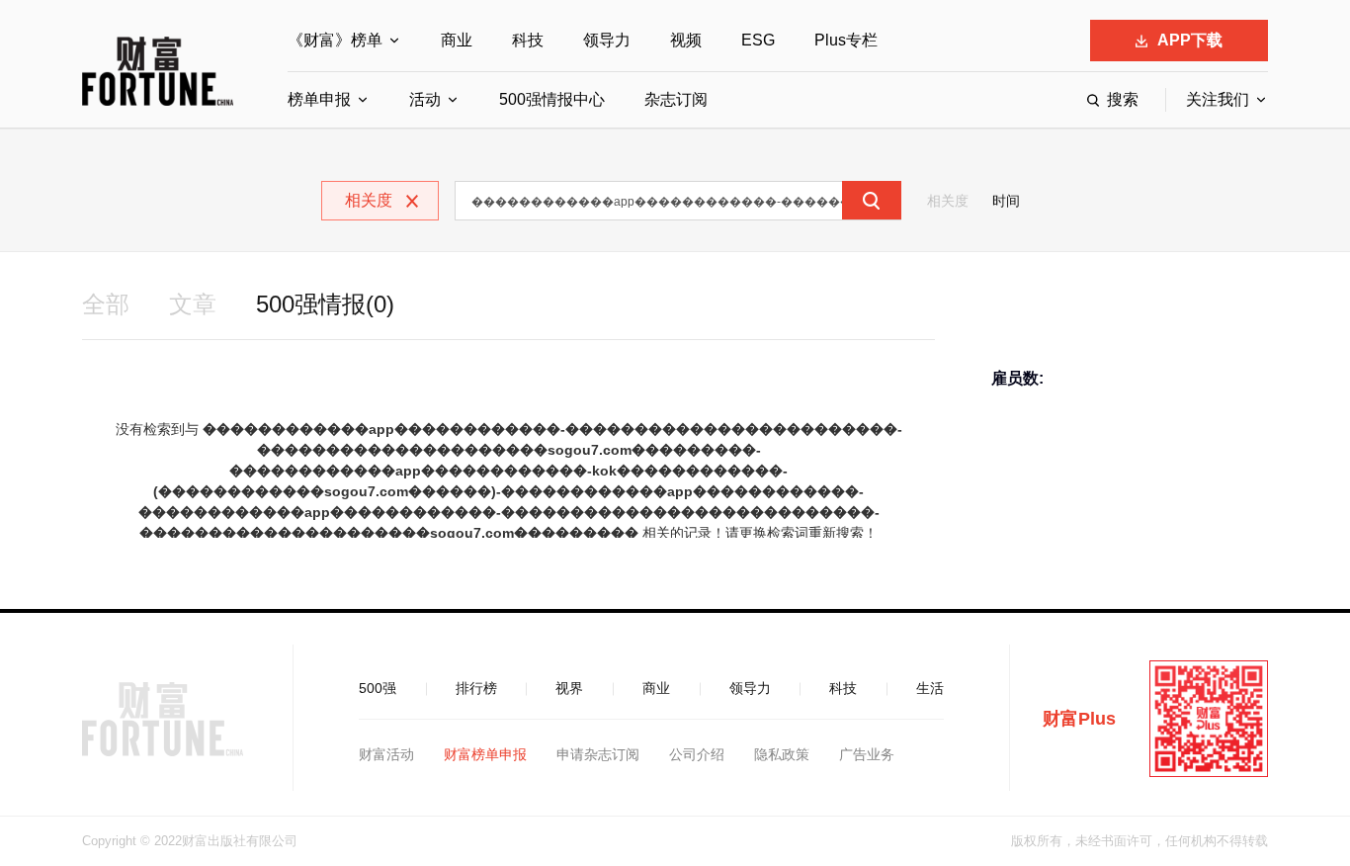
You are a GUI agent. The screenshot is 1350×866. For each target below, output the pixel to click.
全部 (105, 304)
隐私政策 (781, 754)
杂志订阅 (676, 99)
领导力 (607, 40)
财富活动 (386, 754)
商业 (456, 40)
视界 (569, 688)
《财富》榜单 (335, 40)
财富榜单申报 (485, 754)
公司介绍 (696, 754)
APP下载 (1190, 40)
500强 (377, 688)
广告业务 (866, 754)
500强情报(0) (325, 304)
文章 (192, 304)
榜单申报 (319, 99)
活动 (425, 99)
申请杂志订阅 (597, 754)
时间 (1006, 201)
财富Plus (1079, 719)
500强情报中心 (552, 99)
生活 (930, 688)
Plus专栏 (846, 40)
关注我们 (1217, 99)
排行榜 (476, 688)
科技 (528, 40)
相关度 (948, 201)
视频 (686, 40)
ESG (758, 40)
